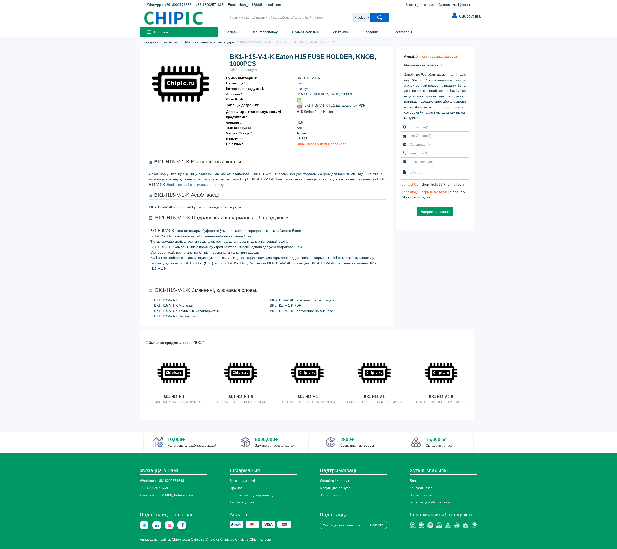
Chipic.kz (212, 539)
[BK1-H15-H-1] (174, 373)
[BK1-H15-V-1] (307, 373)
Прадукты (161, 32)
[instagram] (169, 525)
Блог (413, 480)
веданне (372, 32)
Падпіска (376, 525)
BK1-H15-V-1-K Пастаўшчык (176, 316)
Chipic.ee (227, 539)
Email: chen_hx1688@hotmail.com (254, 5)
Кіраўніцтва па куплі (335, 488)
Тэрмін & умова (242, 502)
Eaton (301, 83)
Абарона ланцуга (198, 42)
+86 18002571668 (210, 5)
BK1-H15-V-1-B (441, 397)
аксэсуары (226, 42)
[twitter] (144, 525)
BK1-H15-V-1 (307, 397)
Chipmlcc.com (260, 539)
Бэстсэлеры (402, 32)
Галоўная (150, 42)
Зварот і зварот (332, 495)
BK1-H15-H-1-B (240, 397)
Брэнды (231, 32)
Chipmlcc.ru (181, 539)
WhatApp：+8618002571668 (169, 5)
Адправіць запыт (435, 212)
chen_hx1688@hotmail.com (443, 184)
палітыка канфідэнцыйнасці (251, 495)
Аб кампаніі (342, 32)
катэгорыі (171, 42)
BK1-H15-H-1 (173, 397)
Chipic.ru (197, 539)
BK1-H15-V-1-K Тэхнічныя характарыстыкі (187, 311)
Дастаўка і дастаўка (335, 480)
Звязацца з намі (242, 480)
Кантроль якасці (422, 488)
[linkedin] (156, 525)
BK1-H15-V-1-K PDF (285, 305)
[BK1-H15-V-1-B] (441, 373)
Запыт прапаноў (265, 32)
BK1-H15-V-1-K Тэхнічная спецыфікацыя (302, 300)
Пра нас (236, 488)
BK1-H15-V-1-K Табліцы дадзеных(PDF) (335, 105)
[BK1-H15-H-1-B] (240, 373)
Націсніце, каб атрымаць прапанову (195, 185)
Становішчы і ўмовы (454, 5)
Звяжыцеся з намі (420, 5)
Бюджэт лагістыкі (305, 32)
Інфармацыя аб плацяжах (430, 502)
